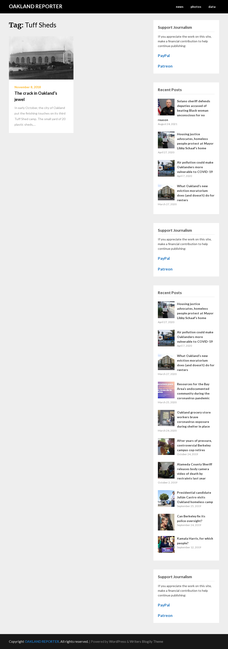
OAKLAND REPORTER (35, 6)
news (179, 6)
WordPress (117, 641)
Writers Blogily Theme (146, 641)
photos (196, 6)
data (212, 6)
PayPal (164, 55)
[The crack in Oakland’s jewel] (41, 57)
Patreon (165, 66)
